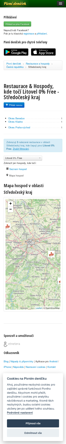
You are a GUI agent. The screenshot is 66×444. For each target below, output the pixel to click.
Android (53, 361)
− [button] (10, 209)
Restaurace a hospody (38, 63)
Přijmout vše (33, 423)
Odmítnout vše (33, 432)
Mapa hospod (15, 175)
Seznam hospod (18, 169)
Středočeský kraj (37, 67)
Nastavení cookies (35, 367)
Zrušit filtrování (21, 148)
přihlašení (42, 33)
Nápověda (18, 367)
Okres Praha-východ (19, 127)
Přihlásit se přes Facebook (17, 23)
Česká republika (14, 67)
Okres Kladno (15, 121)
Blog (6, 361)
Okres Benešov (16, 118)
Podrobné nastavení (20, 412)
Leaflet (39, 307)
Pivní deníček (11, 2)
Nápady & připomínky (21, 361)
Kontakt (51, 367)
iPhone (7, 367)
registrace (28, 33)
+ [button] (10, 203)
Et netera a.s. (12, 344)
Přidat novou (15, 105)
